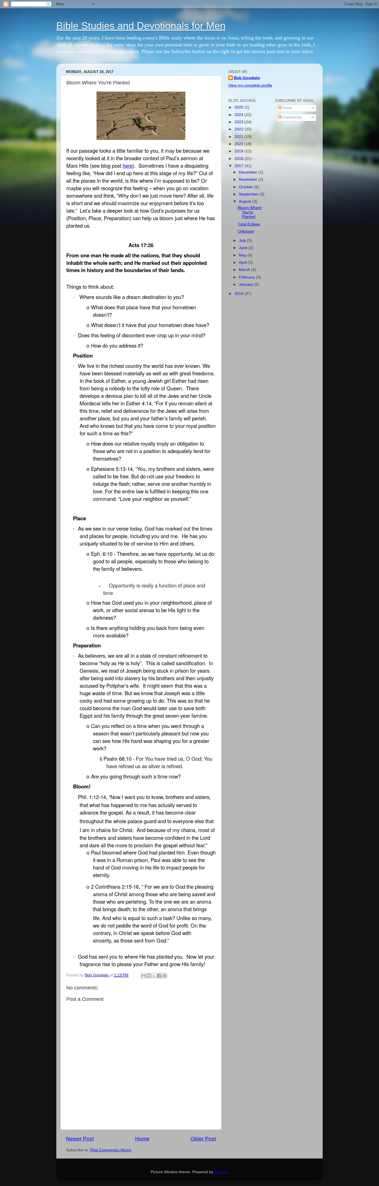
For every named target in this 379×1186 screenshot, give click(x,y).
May (243, 255)
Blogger (221, 1172)
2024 (239, 115)
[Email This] (143, 975)
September (249, 194)
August (245, 201)
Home (142, 1139)
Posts (286, 108)
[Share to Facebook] (159, 975)
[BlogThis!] (148, 975)
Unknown (246, 231)
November (248, 179)
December (248, 172)
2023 (239, 122)
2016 (239, 294)
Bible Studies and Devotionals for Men (141, 25)
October (246, 187)
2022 (239, 129)
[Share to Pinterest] (164, 975)
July (243, 240)
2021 (239, 137)
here (128, 165)
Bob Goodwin (247, 78)
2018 (239, 159)
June (244, 248)
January (246, 284)
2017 (239, 166)
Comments (291, 117)
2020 (239, 144)
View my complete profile (250, 85)
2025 (239, 107)
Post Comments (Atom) (110, 1150)
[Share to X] (154, 975)
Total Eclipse (249, 224)
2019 (239, 151)
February (247, 277)
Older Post (203, 1139)
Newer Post (80, 1139)
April (243, 262)
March (245, 270)
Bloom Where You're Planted (250, 212)
